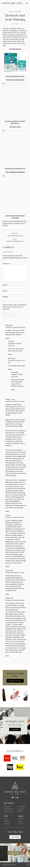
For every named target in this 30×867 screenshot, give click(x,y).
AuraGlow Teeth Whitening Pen (15, 168)
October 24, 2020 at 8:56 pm (14, 600)
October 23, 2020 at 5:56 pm (14, 517)
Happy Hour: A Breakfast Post (14, 241)
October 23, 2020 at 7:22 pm (14, 572)
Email (5, 291)
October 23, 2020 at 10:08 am (15, 327)
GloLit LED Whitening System (15, 76)
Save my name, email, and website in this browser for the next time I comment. (15, 307)
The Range (18, 11)
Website (5, 297)
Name (5, 285)
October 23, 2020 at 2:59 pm (14, 401)
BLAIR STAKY (12, 865)
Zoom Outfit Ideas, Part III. (15, 236)
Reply (7, 338)
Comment (6, 263)
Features (11, 11)
